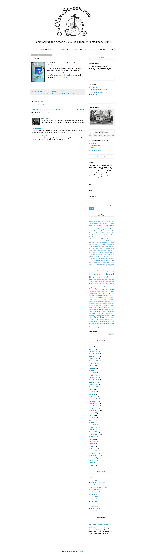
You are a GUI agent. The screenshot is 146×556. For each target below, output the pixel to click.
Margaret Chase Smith (99, 279)
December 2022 (94, 380)
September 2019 (94, 455)
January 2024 (93, 351)
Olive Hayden (109, 287)
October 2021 (93, 408)
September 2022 (94, 387)
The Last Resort (100, 313)
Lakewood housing (101, 272)
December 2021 (94, 403)
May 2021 (92, 420)
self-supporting (110, 299)
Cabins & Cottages (60, 49)
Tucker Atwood (94, 319)
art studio (96, 223)
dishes (90, 244)
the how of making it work (99, 89)
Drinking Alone (110, 244)
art (110, 221)
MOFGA (96, 283)
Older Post (80, 109)
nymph (91, 287)
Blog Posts (110, 49)
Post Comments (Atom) (46, 113)
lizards (112, 277)
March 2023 (92, 373)
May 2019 (92, 462)
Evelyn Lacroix (99, 248)
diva (94, 244)
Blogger (81, 551)
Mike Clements (107, 281)
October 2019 (93, 453)
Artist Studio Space (77, 49)
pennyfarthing (93, 293)
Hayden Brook (99, 260)
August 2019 (93, 458)
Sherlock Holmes (93, 301)
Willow (112, 323)
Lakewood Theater (72, 94)
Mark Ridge (108, 279)
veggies (102, 319)
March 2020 (92, 448)
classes (99, 236)
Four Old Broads (102, 250)
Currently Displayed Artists (99, 487)
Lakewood (105, 270)
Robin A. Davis (104, 297)
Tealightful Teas (95, 145)
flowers (95, 250)
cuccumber (98, 240)
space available (45, 118)
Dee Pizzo (91, 242)
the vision (94, 87)
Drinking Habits (93, 246)
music (103, 283)
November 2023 (94, 356)
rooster (90, 299)
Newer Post (34, 109)
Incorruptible (111, 264)
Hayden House (106, 262)
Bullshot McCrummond (100, 231)
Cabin (103, 232)
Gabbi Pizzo (54, 94)
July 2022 (92, 389)
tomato (90, 317)
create (112, 238)
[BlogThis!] (49, 91)
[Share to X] (51, 91)
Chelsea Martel (110, 234)
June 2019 (92, 460)
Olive (101, 287)
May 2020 (92, 443)
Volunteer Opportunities (45, 49)
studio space (110, 305)
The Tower (94, 504)
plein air (93, 295)
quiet (100, 295)
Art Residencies (96, 489)
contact (94, 238)
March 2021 (92, 425)
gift (104, 256)
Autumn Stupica (109, 225)
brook (107, 229)
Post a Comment (38, 105)
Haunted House (110, 258)
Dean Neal (47, 94)
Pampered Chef (96, 150)
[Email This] (47, 91)
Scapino (95, 299)
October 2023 (93, 358)
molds (100, 283)
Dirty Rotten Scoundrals (107, 242)
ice (106, 264)
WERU (103, 321)
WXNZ (107, 325)
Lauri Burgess (101, 277)
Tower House (99, 317)
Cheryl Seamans (93, 236)
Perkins (99, 293)
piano (90, 295)
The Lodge (94, 494)
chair (104, 234)
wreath (102, 325)
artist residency (105, 223)
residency (97, 297)
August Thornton (93, 225)
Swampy (95, 309)
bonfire (95, 229)
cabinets (108, 232)
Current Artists (89, 49)
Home (58, 109)
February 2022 (93, 399)
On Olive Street (108, 289)
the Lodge (99, 315)
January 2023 (93, 377)
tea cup (103, 309)
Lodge (90, 279)
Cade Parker (39, 94)
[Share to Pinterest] (55, 91)
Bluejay (90, 229)
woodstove (96, 325)
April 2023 (92, 370)
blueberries (110, 227)
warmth (112, 319)
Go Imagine (94, 143)
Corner (98, 238)
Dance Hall (105, 240)
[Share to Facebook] (53, 91)
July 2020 (92, 439)
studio (103, 305)
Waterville (91, 321)
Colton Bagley (104, 236)
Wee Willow (97, 321)
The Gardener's (96, 499)
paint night (94, 291)
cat (97, 235)
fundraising (106, 252)
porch (97, 295)
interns (90, 266)
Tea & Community (100, 49)
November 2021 (94, 406)
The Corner (94, 501)
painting (99, 291)
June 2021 (92, 418)
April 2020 (92, 446)
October (96, 287)
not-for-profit (110, 285)
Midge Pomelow (98, 281)
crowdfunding (92, 240)
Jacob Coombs (96, 266)
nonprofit (103, 285)
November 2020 (94, 429)
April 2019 (92, 465)
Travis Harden (110, 317)
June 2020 (92, 441)
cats (100, 235)
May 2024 (92, 349)
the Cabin (103, 311)
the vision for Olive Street (98, 524)
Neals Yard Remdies (94, 285)
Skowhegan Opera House (104, 301)
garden (95, 254)
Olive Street (95, 289)
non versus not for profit (39, 136)
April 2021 (92, 422)
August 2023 (93, 363)
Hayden (91, 260)
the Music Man (105, 315)
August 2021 (93, 413)
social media (95, 94)
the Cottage (94, 506)
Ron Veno (111, 297)
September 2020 (94, 434)
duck (100, 246)
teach (90, 311)
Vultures (107, 319)
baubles (91, 227)
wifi (100, 323)
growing (98, 258)
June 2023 (92, 368)
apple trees (104, 221)
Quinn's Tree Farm (106, 295)
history (95, 264)
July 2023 (92, 365)
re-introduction (37, 128)
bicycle (98, 227)
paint (90, 291)
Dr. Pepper (103, 244)
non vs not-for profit (97, 92)
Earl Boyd (104, 246)
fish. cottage (106, 248)
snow (112, 301)
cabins (112, 232)
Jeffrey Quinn (97, 268)
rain (113, 295)
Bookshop (101, 229)
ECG (108, 246)
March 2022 (92, 396)
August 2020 (93, 436)
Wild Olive (105, 323)
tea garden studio (109, 309)
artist (100, 223)
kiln (102, 268)
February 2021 (93, 427)
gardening (98, 256)
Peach (112, 291)
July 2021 (92, 415)
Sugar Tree (92, 307)
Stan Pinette (104, 303)
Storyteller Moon (97, 305)
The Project (34, 49)
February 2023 (93, 375)
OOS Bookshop (95, 148)
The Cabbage (96, 311)
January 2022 (93, 401)
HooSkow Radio (101, 264)
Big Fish (102, 227)
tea (100, 309)
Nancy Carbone (110, 283)
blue (106, 227)
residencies (91, 297)
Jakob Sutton (62, 94)
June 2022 (92, 391)
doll (98, 244)
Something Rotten (93, 303)
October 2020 (93, 432)
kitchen (106, 268)
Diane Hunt (98, 242)
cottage (103, 238)
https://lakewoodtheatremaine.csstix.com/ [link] (60, 75)
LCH (68, 49)
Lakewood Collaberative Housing (101, 492)
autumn (101, 225)
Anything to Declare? (94, 221)
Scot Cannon (102, 299)
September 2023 (94, 361)
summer (91, 309)
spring (99, 303)
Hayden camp (97, 262)
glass (108, 256)
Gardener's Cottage (102, 254)
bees (94, 227)
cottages (108, 238)
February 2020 (93, 451)
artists (112, 223)
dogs (96, 244)
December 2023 (94, 354)
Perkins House (108, 293)
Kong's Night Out (97, 270)
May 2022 (92, 394)
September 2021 (94, 410)
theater (112, 315)
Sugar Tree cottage (106, 307)
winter (90, 325)
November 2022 (94, 382)
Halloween (102, 258)
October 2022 (93, 384)
